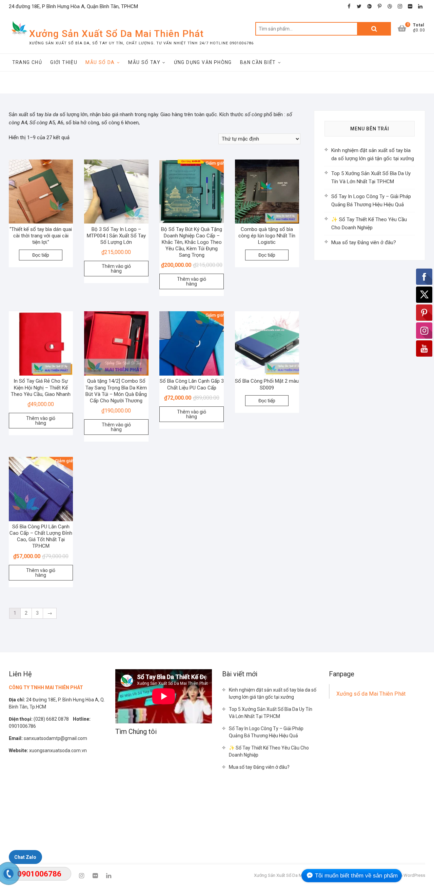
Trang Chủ (27, 62)
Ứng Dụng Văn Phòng (203, 62)
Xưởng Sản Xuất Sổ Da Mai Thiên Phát (116, 33)
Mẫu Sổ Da (100, 62)
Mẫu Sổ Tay (144, 62)
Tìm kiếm (374, 29)
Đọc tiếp (40, 255)
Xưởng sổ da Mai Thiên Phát (371, 694)
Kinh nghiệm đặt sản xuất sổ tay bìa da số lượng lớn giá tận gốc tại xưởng (272, 693)
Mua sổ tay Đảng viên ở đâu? (363, 242)
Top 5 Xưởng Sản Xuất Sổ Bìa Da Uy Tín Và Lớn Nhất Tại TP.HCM (270, 712)
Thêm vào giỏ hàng (116, 268)
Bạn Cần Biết (258, 62)
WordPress (414, 875)
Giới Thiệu (63, 62)
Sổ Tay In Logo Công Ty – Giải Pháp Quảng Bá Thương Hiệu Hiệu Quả (266, 732)
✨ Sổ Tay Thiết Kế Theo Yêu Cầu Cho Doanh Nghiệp (269, 751)
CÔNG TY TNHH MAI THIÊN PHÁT (46, 687)
